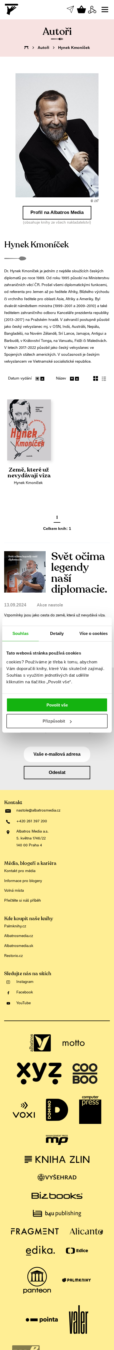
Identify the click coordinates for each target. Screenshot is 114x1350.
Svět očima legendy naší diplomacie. (79, 572)
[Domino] (57, 1109)
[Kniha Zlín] (57, 1159)
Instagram (24, 982)
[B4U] (57, 1213)
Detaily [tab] (57, 633)
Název (61, 379)
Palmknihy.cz (15, 926)
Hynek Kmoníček (28, 483)
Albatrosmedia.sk (18, 946)
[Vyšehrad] (57, 1177)
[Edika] (40, 1250)
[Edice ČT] (77, 1250)
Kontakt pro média (19, 871)
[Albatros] (40, 1043)
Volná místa (14, 891)
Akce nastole (50, 605)
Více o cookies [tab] (93, 633)
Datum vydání (20, 379)
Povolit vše (57, 704)
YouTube (23, 1003)
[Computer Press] (90, 1109)
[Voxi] (23, 1109)
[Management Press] (57, 1139)
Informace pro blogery (23, 881)
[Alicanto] (86, 1231)
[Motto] (73, 1043)
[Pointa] (42, 1320)
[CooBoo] (85, 1073)
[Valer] (78, 1320)
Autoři (43, 47)
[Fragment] (35, 1231)
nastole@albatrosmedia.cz (38, 811)
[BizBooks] (57, 1195)
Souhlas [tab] (20, 633)
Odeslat (57, 772)
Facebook (24, 993)
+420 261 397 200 (31, 821)
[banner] (12, 9)
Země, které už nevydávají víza (29, 473)
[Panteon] (37, 1280)
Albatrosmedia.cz (18, 936)
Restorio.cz (13, 956)
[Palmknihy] (76, 1280)
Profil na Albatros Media (57, 212)
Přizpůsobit (54, 721)
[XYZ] (39, 1073)
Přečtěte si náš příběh (22, 901)
